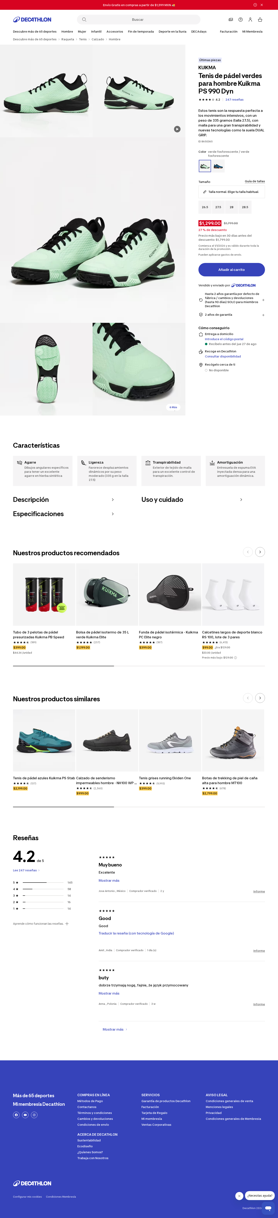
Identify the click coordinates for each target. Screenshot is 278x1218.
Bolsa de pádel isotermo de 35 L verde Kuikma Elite (103, 634)
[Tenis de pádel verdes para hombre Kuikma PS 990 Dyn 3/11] (92, 230)
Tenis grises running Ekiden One (165, 778)
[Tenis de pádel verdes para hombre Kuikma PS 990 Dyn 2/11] (46, 91)
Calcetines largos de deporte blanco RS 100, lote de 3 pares (232, 634)
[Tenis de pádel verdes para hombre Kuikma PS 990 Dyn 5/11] (139, 369)
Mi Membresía (252, 31)
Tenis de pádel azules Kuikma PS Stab (44, 778)
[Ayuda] (240, 19)
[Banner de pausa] (255, 5)
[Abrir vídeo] (177, 129)
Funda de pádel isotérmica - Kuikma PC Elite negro (169, 634)
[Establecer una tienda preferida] (231, 19)
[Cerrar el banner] (261, 5)
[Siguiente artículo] (260, 552)
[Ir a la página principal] (32, 19)
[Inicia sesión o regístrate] (250, 19)
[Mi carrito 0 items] (260, 19)
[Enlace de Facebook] (16, 1115)
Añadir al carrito (231, 270)
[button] (235, 657)
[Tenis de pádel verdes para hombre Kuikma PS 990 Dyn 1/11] (139, 91)
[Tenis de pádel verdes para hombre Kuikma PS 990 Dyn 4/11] (46, 369)
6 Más (173, 407)
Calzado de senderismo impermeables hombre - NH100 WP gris (105, 780)
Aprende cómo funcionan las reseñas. (38, 923)
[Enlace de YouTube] (25, 1115)
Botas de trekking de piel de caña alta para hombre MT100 (230, 780)
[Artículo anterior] (248, 552)
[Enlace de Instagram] (34, 1115)
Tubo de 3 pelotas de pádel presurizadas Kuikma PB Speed (39, 634)
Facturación (229, 31)
